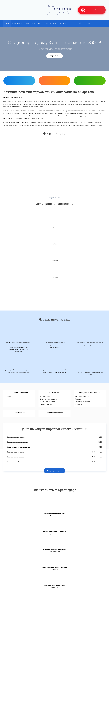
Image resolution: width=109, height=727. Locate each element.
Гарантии (40, 23)
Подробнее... (54, 56)
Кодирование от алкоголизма (18, 447)
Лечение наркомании (15, 457)
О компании (16, 23)
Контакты (63, 23)
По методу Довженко (82, 402)
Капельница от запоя (47, 402)
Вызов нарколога (55, 93)
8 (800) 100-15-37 (63, 9)
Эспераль (78, 404)
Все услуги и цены (54, 471)
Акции (55, 23)
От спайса (8, 396)
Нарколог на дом (46, 404)
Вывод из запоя (20, 93)
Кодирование (90, 93)
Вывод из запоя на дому (48, 399)
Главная (7, 23)
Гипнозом (78, 399)
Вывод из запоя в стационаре (18, 442)
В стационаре (45, 396)
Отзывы (48, 23)
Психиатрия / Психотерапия (18, 462)
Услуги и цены (28, 23)
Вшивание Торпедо (82, 396)
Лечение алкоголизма (15, 452)
